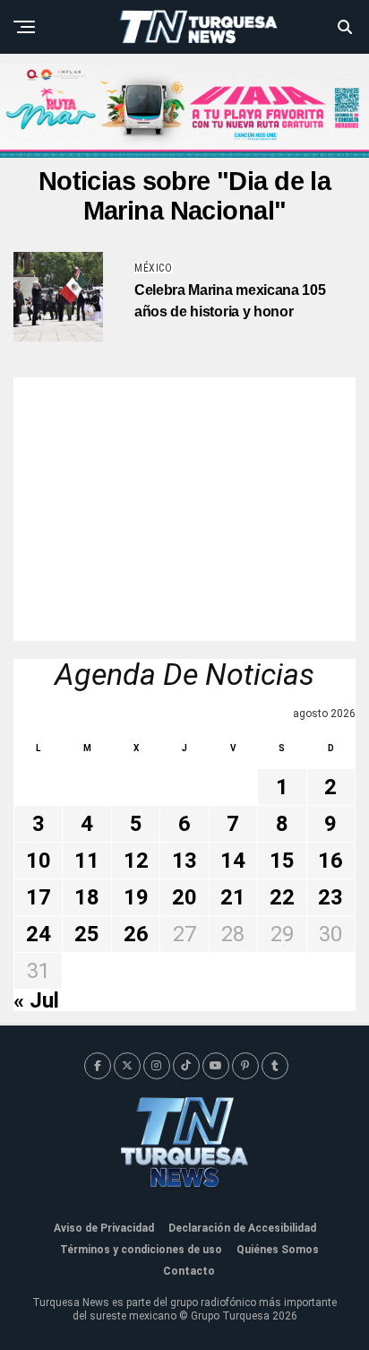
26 (136, 934)
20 (184, 897)
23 (330, 897)
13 (184, 860)
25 (86, 934)
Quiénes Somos (277, 1249)
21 (232, 897)
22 (282, 897)
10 (38, 860)
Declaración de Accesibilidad (242, 1228)
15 (282, 860)
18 (86, 897)
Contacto (189, 1271)
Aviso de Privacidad (104, 1228)
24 (38, 934)
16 (330, 860)
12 (136, 860)
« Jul (36, 1000)
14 (232, 860)
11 (86, 860)
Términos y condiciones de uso (141, 1249)
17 (38, 897)
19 (136, 897)
